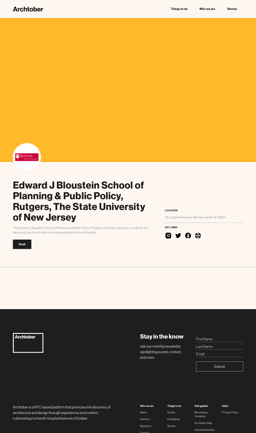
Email (22, 244)
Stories (232, 9)
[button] (179, 9)
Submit (219, 366)
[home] (28, 9)
